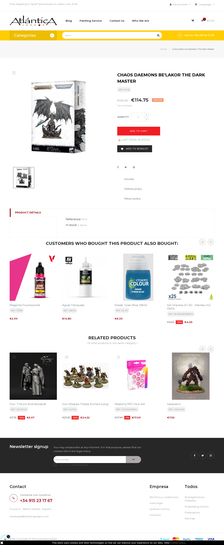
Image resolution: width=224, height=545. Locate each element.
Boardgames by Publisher (194, 499)
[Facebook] (194, 455)
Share (118, 167)
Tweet (126, 167)
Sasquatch (174, 404)
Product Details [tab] (28, 212)
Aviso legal (156, 503)
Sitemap (190, 518)
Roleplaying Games (197, 506)
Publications (192, 512)
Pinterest (134, 167)
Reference (73, 219)
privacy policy (80, 464)
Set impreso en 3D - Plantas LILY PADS (189, 306)
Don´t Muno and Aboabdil (28, 404)
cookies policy (177, 542)
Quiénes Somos (159, 509)
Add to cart (139, 131)
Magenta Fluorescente (25, 305)
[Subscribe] (133, 459)
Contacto (155, 515)
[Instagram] (210, 455)
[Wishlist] (193, 21)
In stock (71, 225)
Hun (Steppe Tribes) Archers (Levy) (85, 404)
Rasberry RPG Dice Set (130, 404)
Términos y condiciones (164, 497)
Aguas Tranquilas (73, 305)
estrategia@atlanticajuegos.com (29, 516)
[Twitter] (202, 455)
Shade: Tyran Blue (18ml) (131, 305)
